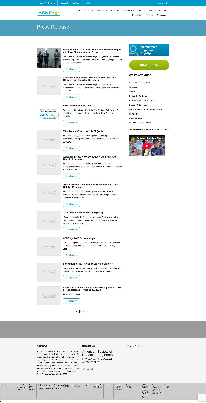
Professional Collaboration (76, 385)
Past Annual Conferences (140, 83)
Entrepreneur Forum (157, 10)
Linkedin (76, 3)
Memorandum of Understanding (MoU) (145, 109)
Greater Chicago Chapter (166, 386)
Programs (141, 10)
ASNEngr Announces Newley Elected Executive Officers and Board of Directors (90, 78)
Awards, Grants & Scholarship (142, 100)
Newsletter (133, 114)
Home (78, 10)
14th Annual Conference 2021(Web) (83, 212)
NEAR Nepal (40, 385)
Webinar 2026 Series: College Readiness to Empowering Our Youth (156, 389)
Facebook (64, 3)
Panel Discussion (57, 385)
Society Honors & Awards (140, 123)
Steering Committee (118, 388)
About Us (87, 10)
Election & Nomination (138, 105)
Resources (161, 15)
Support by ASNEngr (138, 96)
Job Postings (137, 15)
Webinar (149, 15)
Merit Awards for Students (32, 387)
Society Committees (119, 385)
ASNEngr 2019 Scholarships (79, 238)
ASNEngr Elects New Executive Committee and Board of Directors (89, 157)
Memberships (9, 385)
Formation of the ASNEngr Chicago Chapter (88, 263)
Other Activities (48, 385)
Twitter (87, 3)
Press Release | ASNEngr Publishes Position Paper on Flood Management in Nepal (92, 50)
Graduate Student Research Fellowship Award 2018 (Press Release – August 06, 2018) (92, 288)
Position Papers (66, 385)
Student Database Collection (129, 386)
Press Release (135, 118)
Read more (71, 69)
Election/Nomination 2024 (77, 105)
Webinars (133, 87)
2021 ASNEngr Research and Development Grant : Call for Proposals (91, 185)
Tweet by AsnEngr (134, 346)
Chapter (132, 91)
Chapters (114, 10)
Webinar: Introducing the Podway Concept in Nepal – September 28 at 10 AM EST (145, 392)
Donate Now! (149, 65)
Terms (137, 385)
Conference (101, 10)
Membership (127, 10)
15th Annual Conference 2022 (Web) (83, 131)
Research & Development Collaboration (97, 386)
